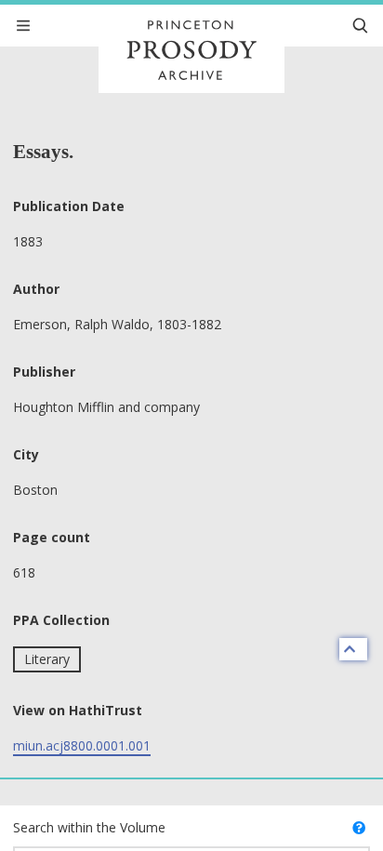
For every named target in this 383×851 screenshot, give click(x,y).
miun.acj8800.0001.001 (82, 745)
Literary (47, 659)
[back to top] (353, 649)
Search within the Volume (89, 827)
